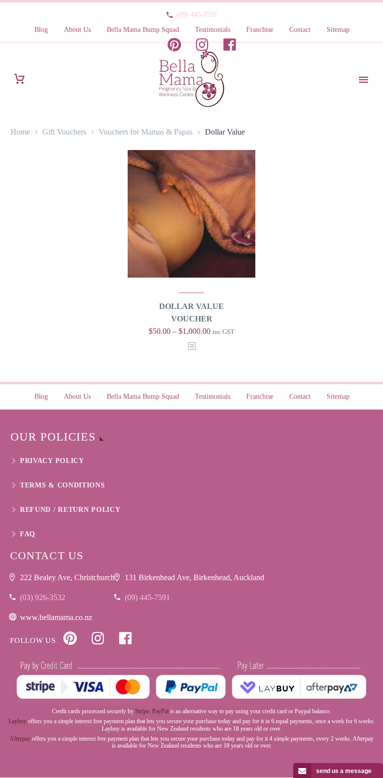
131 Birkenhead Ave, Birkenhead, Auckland (194, 577)
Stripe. (143, 711)
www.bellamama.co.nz (56, 617)
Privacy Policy (52, 461)
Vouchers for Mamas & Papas (145, 132)
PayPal (160, 711)
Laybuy (17, 721)
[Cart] (19, 79)
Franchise (259, 29)
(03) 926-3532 (42, 597)
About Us (77, 29)
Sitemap (338, 29)
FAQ (27, 534)
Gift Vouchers (64, 132)
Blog (41, 29)
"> (191, 346)
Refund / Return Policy (70, 509)
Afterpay (19, 738)
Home (20, 132)
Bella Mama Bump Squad (143, 29)
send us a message (344, 771)
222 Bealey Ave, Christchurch (67, 577)
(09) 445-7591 (197, 14)
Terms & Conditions (62, 485)
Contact (300, 29)
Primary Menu (364, 79)
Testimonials (212, 29)
